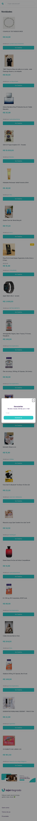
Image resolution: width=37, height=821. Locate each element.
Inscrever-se (18, 417)
